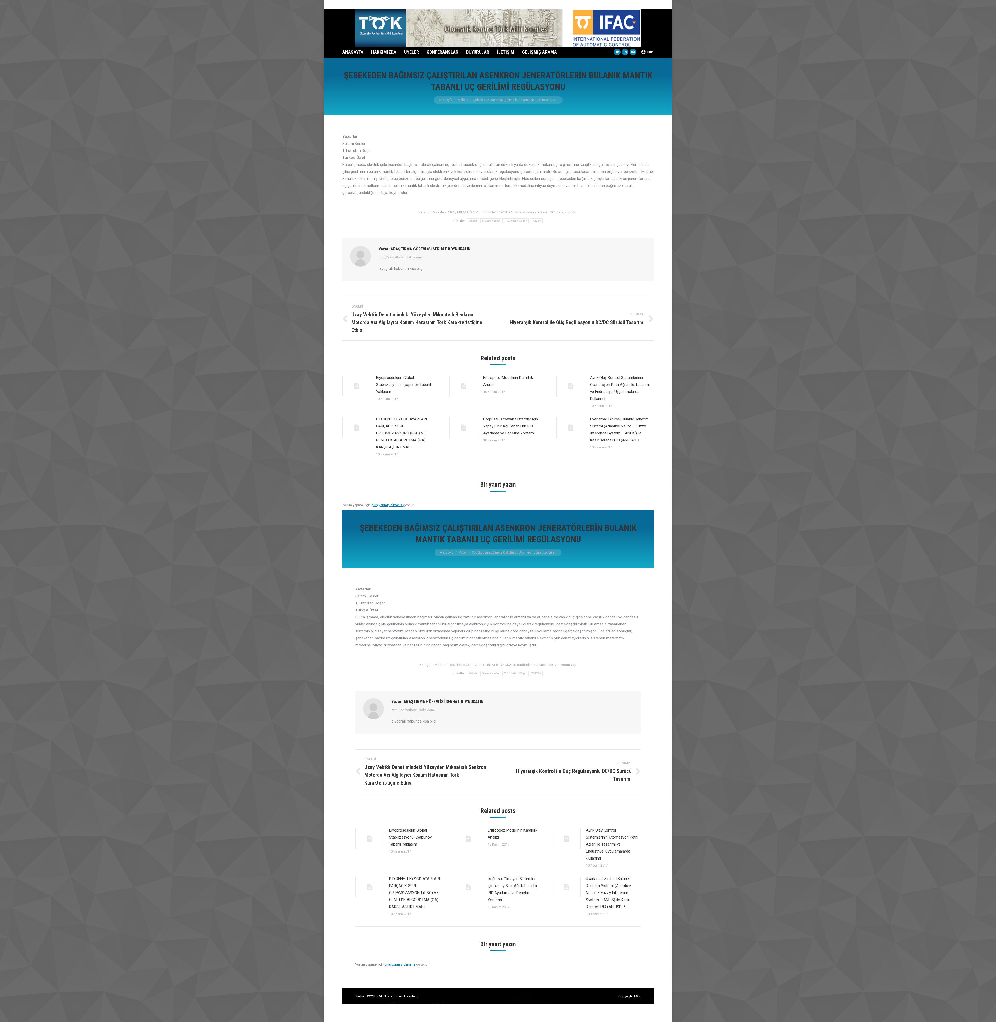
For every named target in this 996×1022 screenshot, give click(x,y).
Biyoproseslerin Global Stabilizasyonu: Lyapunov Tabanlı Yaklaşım (404, 384)
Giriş (650, 52)
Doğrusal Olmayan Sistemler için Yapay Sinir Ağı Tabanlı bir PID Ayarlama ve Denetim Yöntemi (510, 426)
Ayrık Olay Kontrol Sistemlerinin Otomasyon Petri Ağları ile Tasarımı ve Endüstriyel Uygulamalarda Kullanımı (620, 388)
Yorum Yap (570, 212)
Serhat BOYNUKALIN (370, 996)
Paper (463, 552)
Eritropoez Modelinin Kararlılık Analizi (508, 381)
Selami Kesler (491, 220)
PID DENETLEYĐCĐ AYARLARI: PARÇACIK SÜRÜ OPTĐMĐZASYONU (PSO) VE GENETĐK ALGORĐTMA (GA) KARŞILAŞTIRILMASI (402, 433)
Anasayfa (446, 100)
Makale (463, 100)
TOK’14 (536, 220)
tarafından (491, 212)
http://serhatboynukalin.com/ (400, 257)
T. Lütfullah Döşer (515, 220)
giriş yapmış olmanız (387, 505)
